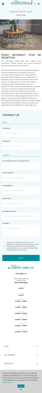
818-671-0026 (21, 15)
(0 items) (38, 3)
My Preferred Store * (9, 211)
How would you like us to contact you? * (15, 161)
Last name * (6, 141)
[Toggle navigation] (3, 4)
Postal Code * (6, 198)
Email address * (7, 185)
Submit (21, 258)
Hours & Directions (21, 282)
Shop (6, 346)
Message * (5, 223)
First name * (6, 128)
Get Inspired (9, 355)
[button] (31, 4)
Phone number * (8, 172)
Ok (21, 386)
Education (8, 363)
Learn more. (7, 382)
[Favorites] (35, 4)
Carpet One (5, 23)
